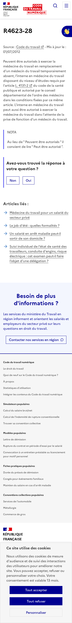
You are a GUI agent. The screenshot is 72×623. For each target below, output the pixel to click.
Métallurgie (9, 508)
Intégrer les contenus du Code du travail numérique (32, 394)
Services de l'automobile (17, 501)
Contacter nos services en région (34, 339)
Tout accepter (36, 590)
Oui (28, 180)
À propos (8, 381)
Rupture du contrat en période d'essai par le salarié (32, 446)
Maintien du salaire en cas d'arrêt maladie (27, 485)
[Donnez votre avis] (67, 31)
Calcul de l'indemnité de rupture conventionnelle (31, 417)
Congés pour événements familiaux (23, 479)
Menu (66, 6)
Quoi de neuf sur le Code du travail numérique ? (30, 375)
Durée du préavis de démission (20, 472)
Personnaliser (36, 612)
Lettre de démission (14, 439)
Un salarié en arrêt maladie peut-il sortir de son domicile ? (35, 236)
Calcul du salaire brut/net (17, 410)
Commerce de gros (14, 514)
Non (13, 180)
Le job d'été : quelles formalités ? (34, 225)
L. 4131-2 (21, 85)
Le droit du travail (13, 369)
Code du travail (28, 46)
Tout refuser (36, 601)
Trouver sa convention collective (22, 423)
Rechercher (55, 6)
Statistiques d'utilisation (17, 388)
